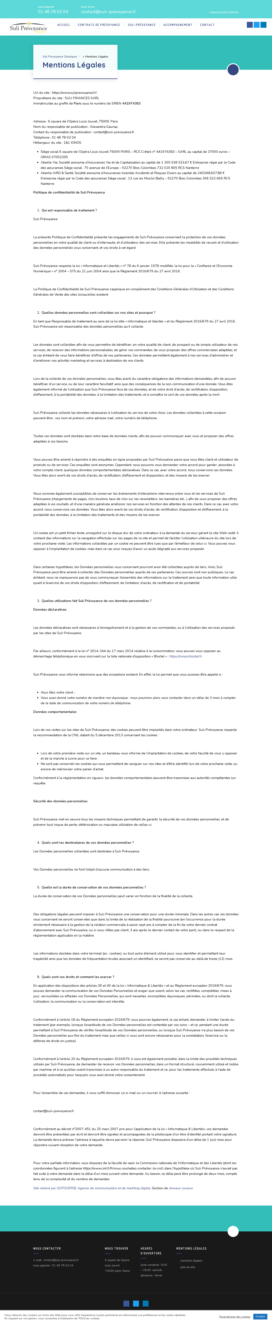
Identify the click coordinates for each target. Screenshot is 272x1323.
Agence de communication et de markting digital (114, 1188)
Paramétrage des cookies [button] (235, 1316)
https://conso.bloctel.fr (185, 656)
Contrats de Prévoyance (99, 25)
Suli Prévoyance (142, 25)
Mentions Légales (191, 1261)
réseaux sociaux (181, 1188)
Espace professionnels (224, 12)
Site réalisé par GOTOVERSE (55, 1188)
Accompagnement (178, 25)
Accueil (63, 25)
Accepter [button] (260, 1316)
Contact (207, 25)
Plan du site (187, 1267)
